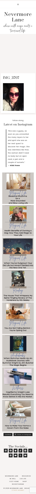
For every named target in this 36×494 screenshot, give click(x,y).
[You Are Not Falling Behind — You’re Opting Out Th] (18, 318)
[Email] (25, 455)
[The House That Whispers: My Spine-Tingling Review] (18, 285)
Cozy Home (14, 481)
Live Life (23, 479)
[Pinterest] (11, 455)
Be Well (13, 479)
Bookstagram (18, 484)
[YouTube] (15, 455)
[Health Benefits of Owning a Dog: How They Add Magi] (18, 221)
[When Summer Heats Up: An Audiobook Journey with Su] (18, 350)
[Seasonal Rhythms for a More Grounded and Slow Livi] (18, 188)
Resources (26, 476)
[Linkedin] (6, 450)
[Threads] (30, 450)
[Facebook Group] (15, 450)
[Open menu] (18, 4)
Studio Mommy (18, 490)
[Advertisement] (18, 53)
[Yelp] (20, 455)
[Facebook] (11, 450)
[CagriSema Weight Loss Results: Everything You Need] (18, 383)
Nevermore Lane (11, 476)
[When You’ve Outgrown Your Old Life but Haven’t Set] (18, 253)
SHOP (25, 481)
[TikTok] (20, 450)
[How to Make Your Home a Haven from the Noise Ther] (18, 415)
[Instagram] (25, 450)
